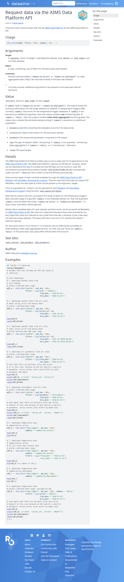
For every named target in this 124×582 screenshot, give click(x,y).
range (9, 321)
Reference (81, 3)
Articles (93, 3)
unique (10, 377)
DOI (21, 128)
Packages (69, 544)
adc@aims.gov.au (29, 253)
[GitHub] (116, 3)
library (10, 268)
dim (8, 435)
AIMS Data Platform (54, 28)
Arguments (98, 19)
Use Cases (70, 548)
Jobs (27, 563)
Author (96, 36)
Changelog (107, 3)
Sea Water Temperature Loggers (32, 180)
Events (44, 552)
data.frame (30, 101)
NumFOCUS (87, 549)
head (9, 319)
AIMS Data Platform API (16, 164)
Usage (96, 15)
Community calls (49, 548)
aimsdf (46, 101)
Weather (9, 180)
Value (96, 23)
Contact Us (30, 571)
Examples (97, 40)
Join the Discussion (50, 555)
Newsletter (70, 567)
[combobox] (63, 3)
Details (96, 27)
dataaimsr (21, 3)
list (12, 69)
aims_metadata (26, 243)
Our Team (29, 559)
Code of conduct (49, 559)
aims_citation (12, 243)
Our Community (48, 544)
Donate (28, 567)
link (28, 166)
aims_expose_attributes (50, 191)
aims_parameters (42, 243)
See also (97, 32)
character (14, 58)
